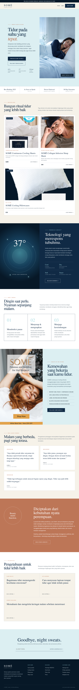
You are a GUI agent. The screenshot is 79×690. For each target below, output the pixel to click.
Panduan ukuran (66, 672)
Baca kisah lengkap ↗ (42, 542)
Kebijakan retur (65, 674)
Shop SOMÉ (70, 5)
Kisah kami (47, 670)
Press (46, 674)
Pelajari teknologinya (16, 63)
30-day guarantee (66, 670)
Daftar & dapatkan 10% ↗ (56, 649)
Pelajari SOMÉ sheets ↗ (56, 410)
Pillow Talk (47, 672)
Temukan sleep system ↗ (17, 58)
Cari (62, 5)
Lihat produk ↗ (69, 164)
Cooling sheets (31, 670)
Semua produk (31, 667)
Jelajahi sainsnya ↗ (52, 280)
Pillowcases (30, 672)
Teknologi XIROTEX (49, 667)
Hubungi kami (65, 667)
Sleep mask (30, 674)
